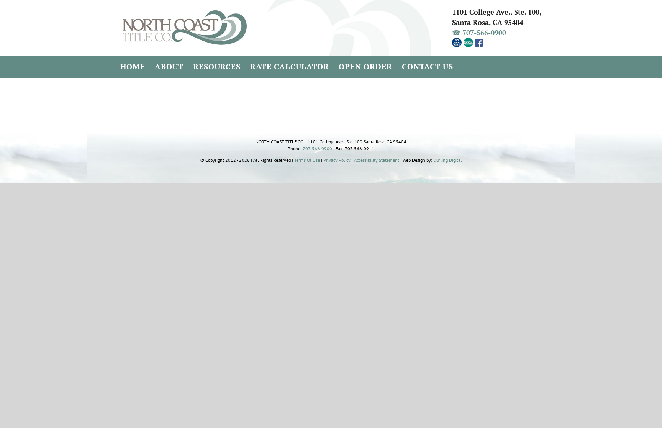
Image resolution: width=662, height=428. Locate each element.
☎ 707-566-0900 (479, 32)
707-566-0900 (317, 148)
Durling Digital (447, 160)
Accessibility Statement (376, 160)
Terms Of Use (307, 160)
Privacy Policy (337, 160)
